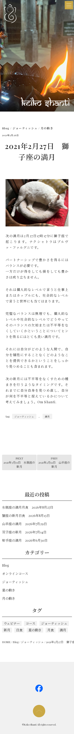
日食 (19, 630)
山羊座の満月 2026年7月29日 (24, 524)
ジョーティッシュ (25, 128)
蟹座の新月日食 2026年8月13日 (26, 515)
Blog (5, 128)
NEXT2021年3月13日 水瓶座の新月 (19, 462)
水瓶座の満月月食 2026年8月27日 (27, 507)
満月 (47, 416)
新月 (7, 630)
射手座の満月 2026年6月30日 (24, 540)
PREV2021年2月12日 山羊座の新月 (54, 462)
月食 (50, 630)
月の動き (47, 128)
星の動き (8, 590)
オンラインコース (15, 573)
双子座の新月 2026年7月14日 (24, 532)
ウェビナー (12, 623)
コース (30, 623)
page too (39, 711)
